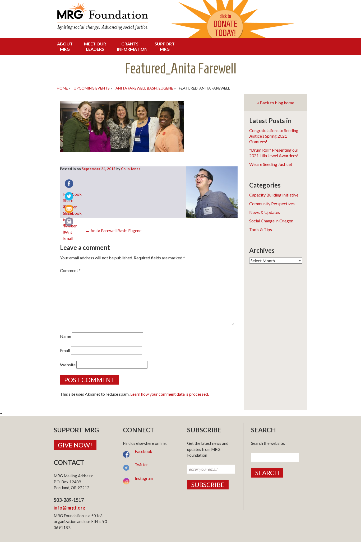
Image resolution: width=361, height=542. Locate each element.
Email (65, 350)
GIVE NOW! (75, 445)
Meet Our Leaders (95, 46)
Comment (70, 270)
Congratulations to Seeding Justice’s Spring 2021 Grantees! (273, 136)
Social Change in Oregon (271, 220)
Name (65, 336)
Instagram (144, 478)
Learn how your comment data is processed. (169, 393)
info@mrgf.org (69, 508)
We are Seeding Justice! (270, 164)
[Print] (69, 222)
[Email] (69, 209)
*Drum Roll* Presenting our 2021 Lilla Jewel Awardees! (273, 152)
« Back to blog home (275, 102)
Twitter (141, 464)
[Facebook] (69, 184)
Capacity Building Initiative (273, 194)
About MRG (65, 46)
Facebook (143, 451)
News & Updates (264, 212)
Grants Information (131, 46)
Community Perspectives (272, 203)
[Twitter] (69, 196)
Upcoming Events (92, 88)
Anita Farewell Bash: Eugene (144, 88)
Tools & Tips (260, 229)
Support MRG (165, 46)
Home (62, 88)
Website (68, 364)
